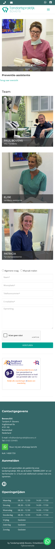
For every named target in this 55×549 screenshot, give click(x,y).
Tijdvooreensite (27, 545)
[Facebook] (50, 2)
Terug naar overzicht (9, 80)
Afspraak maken (29, 270)
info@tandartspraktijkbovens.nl (22, 437)
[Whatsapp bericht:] (45, 2)
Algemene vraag (11, 270)
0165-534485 (12, 440)
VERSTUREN (27, 345)
